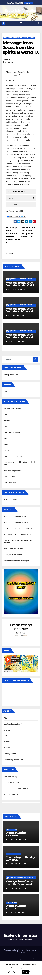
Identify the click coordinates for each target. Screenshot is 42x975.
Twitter (6, 742)
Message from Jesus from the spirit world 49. (19, 311)
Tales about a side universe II (16, 523)
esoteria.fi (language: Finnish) (16, 789)
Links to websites (31, 959)
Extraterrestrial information (15, 409)
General (7, 415)
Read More (33, 972)
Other (6, 426)
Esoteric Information (21, 11)
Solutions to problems (13, 471)
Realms (7, 438)
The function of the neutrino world (17, 534)
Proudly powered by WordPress (14, 950)
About (6, 718)
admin (7, 59)
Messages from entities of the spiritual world (18, 37)
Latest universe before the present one (19, 528)
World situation (10, 482)
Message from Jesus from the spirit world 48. (19, 337)
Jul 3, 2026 (12, 912)
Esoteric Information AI (13, 724)
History (7, 421)
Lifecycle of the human (13, 555)
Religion (7, 444)
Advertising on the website (15, 760)
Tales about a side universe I (15, 517)
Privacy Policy (10, 754)
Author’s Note (9, 477)
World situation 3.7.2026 (16, 907)
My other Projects (11, 794)
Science (7, 450)
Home (7, 955)
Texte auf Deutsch (11, 500)
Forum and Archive (11, 783)
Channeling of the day (13, 456)
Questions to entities (12, 432)
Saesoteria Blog (10, 777)
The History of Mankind (13, 549)
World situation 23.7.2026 (16, 834)
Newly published (11, 375)
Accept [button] (25, 972)
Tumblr (7, 748)
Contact (7, 730)
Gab (6, 736)
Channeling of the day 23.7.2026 (20, 858)
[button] (38, 23)
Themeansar (21, 952)
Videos (7, 392)
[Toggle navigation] (21, 23)
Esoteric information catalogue (16, 561)
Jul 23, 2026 (12, 839)
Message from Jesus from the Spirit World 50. (20, 285)
